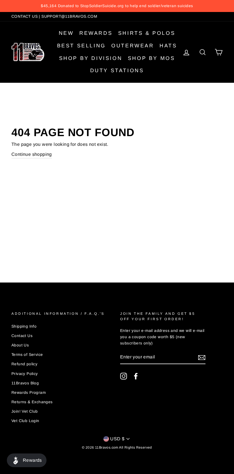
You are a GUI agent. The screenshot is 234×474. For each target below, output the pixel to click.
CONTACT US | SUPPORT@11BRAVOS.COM (54, 16)
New (66, 33)
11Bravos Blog (25, 383)
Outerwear (132, 46)
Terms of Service (27, 354)
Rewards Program (28, 392)
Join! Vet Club (24, 411)
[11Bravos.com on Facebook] (135, 376)
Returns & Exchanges (32, 402)
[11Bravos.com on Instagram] (123, 376)
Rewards (95, 33)
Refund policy (24, 364)
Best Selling (81, 46)
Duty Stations (117, 70)
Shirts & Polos (146, 33)
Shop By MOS (151, 58)
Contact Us (22, 336)
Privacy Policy (24, 374)
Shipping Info (24, 326)
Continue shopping (31, 154)
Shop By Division (90, 58)
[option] (117, 6)
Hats (168, 46)
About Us (20, 345)
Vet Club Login (25, 421)
